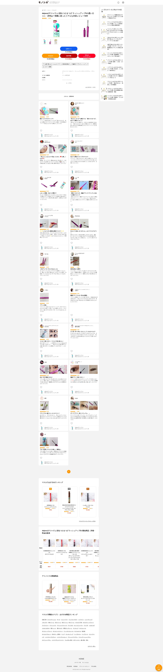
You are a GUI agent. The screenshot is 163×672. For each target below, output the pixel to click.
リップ (63, 634)
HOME (81, 659)
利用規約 (76, 666)
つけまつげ (92, 625)
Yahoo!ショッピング (86, 55)
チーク (58, 619)
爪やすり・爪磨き (56, 634)
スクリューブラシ (46, 640)
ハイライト (81, 619)
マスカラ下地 (78, 622)
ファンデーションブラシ (85, 637)
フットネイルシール (69, 631)
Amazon (50, 55)
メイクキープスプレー (50, 637)
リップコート (85, 634)
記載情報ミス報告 (91, 87)
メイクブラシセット (62, 637)
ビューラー (92, 634)
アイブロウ (70, 625)
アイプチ (86, 625)
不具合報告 (93, 666)
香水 (87, 640)
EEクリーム (71, 622)
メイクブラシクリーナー (58, 640)
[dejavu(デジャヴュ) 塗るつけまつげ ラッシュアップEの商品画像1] (56, 28)
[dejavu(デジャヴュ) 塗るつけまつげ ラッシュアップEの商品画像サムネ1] (44, 41)
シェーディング (88, 619)
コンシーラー (64, 619)
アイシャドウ (52, 625)
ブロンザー (45, 622)
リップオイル (77, 634)
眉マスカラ (59, 628)
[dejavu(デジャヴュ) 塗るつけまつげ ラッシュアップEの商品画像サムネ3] (55, 41)
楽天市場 (68, 55)
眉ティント (53, 628)
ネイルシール (82, 628)
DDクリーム (65, 622)
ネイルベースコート (58, 631)
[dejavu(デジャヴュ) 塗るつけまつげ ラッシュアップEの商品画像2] (86, 28)
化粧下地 (44, 619)
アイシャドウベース (62, 625)
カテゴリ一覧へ (92, 646)
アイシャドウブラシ (73, 637)
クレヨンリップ (69, 634)
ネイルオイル (77, 631)
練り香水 (83, 640)
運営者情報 (69, 666)
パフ (43, 637)
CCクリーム (58, 622)
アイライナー (45, 625)
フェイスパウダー (73, 619)
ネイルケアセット (46, 634)
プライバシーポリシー (84, 666)
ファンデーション (51, 619)
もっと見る (69, 83)
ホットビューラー (78, 625)
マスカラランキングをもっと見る (87, 521)
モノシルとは (85, 662)
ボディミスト (76, 640)
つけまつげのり (46, 628)
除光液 (83, 631)
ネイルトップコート (47, 631)
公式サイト (69, 48)
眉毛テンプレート (67, 628)
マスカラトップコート (88, 622)
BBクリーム (51, 622)
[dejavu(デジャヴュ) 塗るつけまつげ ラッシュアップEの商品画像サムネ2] (50, 41)
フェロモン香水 (68, 640)
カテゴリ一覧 (78, 662)
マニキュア (76, 628)
